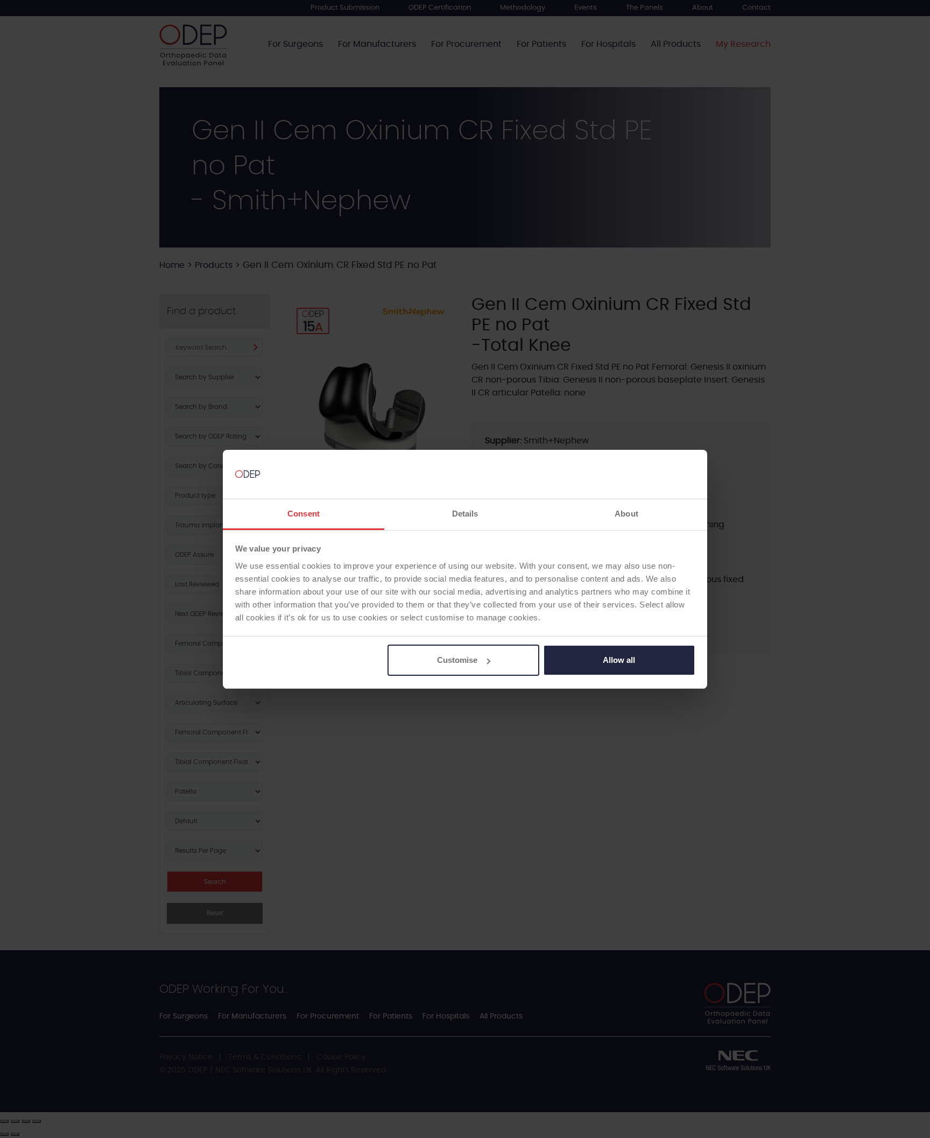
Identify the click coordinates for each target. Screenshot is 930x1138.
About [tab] (626, 513)
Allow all (619, 660)
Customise (457, 660)
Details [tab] (465, 513)
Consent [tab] (303, 513)
